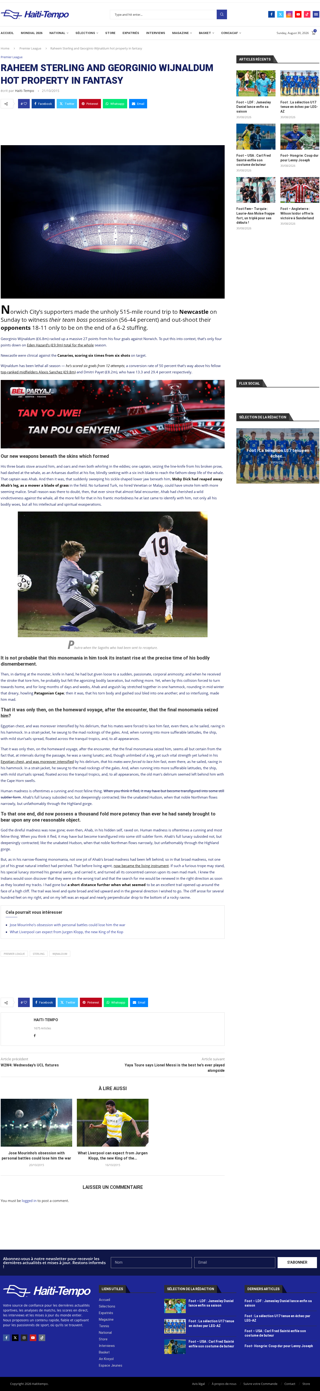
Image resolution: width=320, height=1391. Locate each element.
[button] (240, 456)
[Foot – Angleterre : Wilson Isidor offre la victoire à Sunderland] (299, 190)
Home (5, 48)
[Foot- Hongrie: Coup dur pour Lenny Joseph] (299, 137)
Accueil (7, 33)
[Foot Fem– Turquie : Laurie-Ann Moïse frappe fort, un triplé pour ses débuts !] (255, 190)
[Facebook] (271, 14)
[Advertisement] (113, 125)
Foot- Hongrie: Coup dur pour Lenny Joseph (299, 158)
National (57, 33)
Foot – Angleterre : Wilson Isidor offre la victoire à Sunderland (297, 213)
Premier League (30, 48)
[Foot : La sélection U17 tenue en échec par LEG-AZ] (299, 83)
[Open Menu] (316, 14)
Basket (205, 33)
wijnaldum (59, 953)
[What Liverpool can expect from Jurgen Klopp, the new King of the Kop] (112, 1123)
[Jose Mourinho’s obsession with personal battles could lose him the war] (36, 1123)
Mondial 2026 (31, 33)
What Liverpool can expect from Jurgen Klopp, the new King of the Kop (66, 931)
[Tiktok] (307, 14)
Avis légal (198, 1384)
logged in (29, 1200)
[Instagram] (289, 14)
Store (110, 33)
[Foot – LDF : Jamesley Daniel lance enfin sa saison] (255, 83)
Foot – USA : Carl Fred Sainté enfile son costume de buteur (253, 160)
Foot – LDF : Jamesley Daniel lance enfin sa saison (253, 106)
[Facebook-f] (6, 1337)
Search (222, 14)
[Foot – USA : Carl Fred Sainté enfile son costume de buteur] (255, 137)
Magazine (180, 33)
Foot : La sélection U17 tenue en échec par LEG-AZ (299, 106)
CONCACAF (229, 33)
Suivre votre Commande (260, 1384)
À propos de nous (224, 1384)
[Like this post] (25, 103)
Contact (289, 1384)
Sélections (85, 33)
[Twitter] (280, 14)
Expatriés (131, 33)
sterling (39, 953)
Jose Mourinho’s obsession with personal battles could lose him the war (67, 924)
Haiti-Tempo (24, 90)
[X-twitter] (15, 1337)
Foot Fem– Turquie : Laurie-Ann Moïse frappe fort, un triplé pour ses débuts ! (255, 215)
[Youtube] (298, 14)
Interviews (155, 33)
